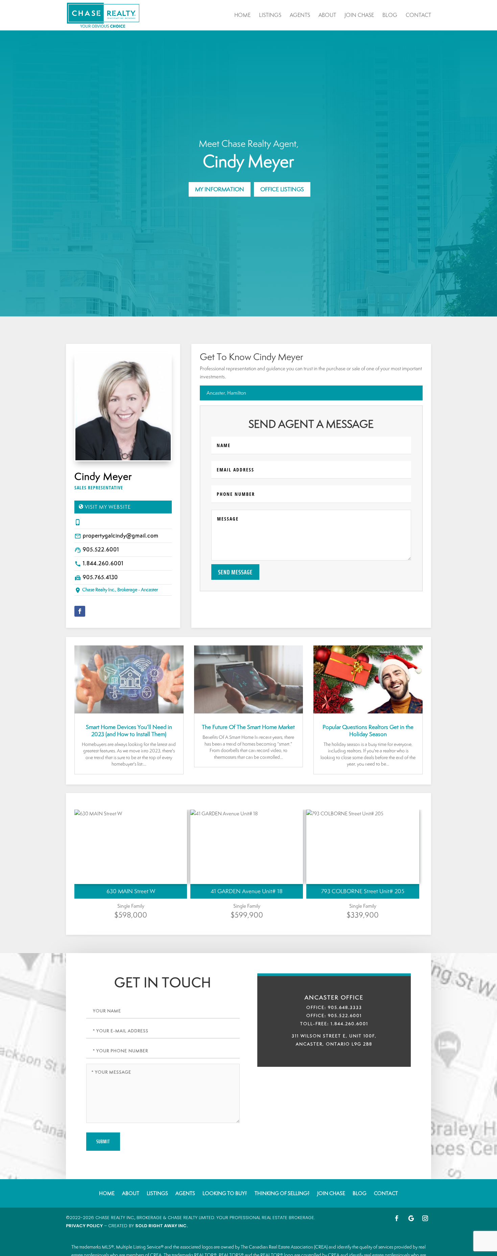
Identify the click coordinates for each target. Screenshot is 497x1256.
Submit (103, 1142)
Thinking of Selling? (282, 1193)
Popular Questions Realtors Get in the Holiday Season (368, 730)
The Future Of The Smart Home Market (248, 727)
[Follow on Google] (411, 1218)
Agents (300, 16)
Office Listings (282, 189)
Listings (270, 16)
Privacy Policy (84, 1225)
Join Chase (359, 16)
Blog (389, 16)
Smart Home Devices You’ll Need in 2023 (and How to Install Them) (129, 730)
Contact (418, 16)
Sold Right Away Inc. (161, 1225)
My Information (219, 189)
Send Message (235, 572)
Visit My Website (108, 507)
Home (242, 16)
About (327, 16)
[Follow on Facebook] (79, 611)
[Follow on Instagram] (425, 1218)
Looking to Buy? (225, 1193)
